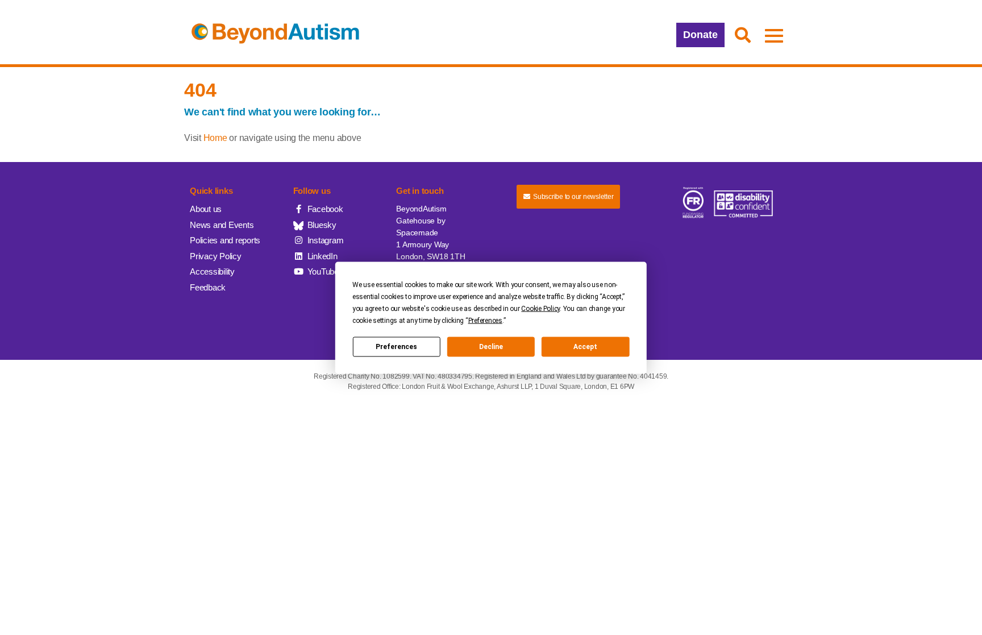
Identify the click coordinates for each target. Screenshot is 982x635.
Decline (491, 347)
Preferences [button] (485, 320)
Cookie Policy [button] (540, 308)
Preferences (396, 347)
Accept (585, 347)
